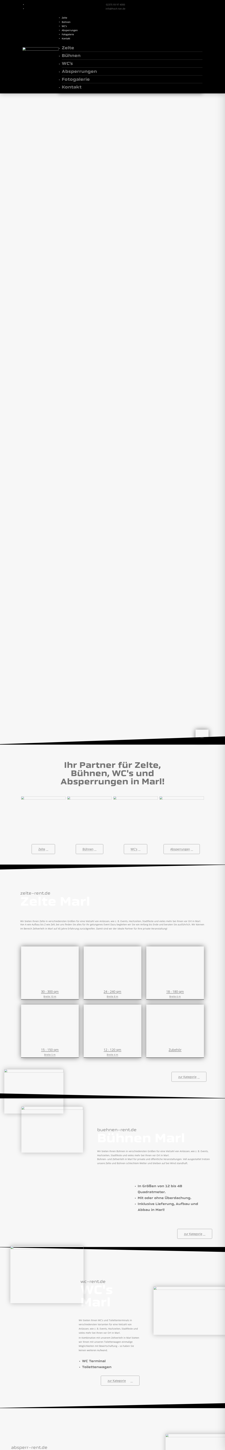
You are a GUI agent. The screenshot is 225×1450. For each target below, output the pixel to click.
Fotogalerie (68, 34)
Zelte (64, 17)
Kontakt (66, 38)
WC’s (64, 26)
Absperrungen (70, 30)
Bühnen (66, 22)
